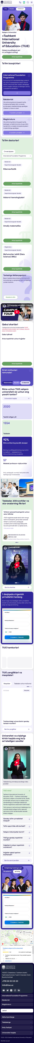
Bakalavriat (7, 161)
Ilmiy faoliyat (7, 1027)
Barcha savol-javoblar (11, 860)
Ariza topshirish (17, 57)
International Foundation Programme (14, 996)
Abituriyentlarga (8, 1017)
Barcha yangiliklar (10, 729)
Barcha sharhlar (10, 587)
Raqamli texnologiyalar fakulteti (13, 165)
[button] (16, 542)
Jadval (4, 1010)
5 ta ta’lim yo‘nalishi (15, 133)
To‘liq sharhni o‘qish (8, 528)
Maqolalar (7, 683)
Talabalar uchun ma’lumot (22, 683)
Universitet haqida (10, 398)
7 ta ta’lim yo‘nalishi (15, 113)
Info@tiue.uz (7, 985)
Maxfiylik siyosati (5, 1041)
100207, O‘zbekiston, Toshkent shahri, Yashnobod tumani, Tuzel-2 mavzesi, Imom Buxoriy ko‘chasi (16, 975)
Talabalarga (6, 1022)
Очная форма (8, 151)
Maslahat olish (10, 297)
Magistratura (8, 247)
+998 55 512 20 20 (10, 981)
